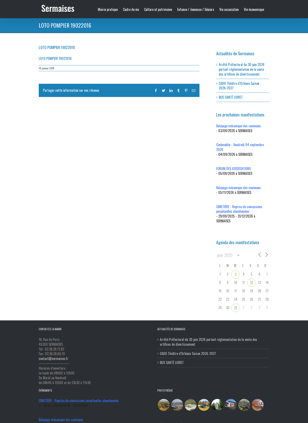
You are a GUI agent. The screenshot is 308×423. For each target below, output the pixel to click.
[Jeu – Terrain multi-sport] (204, 404)
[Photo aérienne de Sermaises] (163, 404)
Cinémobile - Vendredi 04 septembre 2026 (240, 147)
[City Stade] (190, 404)
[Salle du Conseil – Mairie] (257, 404)
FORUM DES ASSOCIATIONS (233, 168)
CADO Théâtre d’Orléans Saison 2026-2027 (239, 86)
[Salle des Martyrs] (230, 404)
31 (235, 307)
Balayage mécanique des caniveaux (238, 125)
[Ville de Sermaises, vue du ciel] (244, 404)
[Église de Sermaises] (217, 404)
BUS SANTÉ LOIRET (231, 97)
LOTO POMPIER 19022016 (55, 58)
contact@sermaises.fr (53, 358)
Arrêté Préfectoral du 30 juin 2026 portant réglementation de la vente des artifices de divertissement (241, 69)
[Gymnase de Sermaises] (177, 404)
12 (251, 282)
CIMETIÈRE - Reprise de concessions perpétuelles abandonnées (239, 209)
